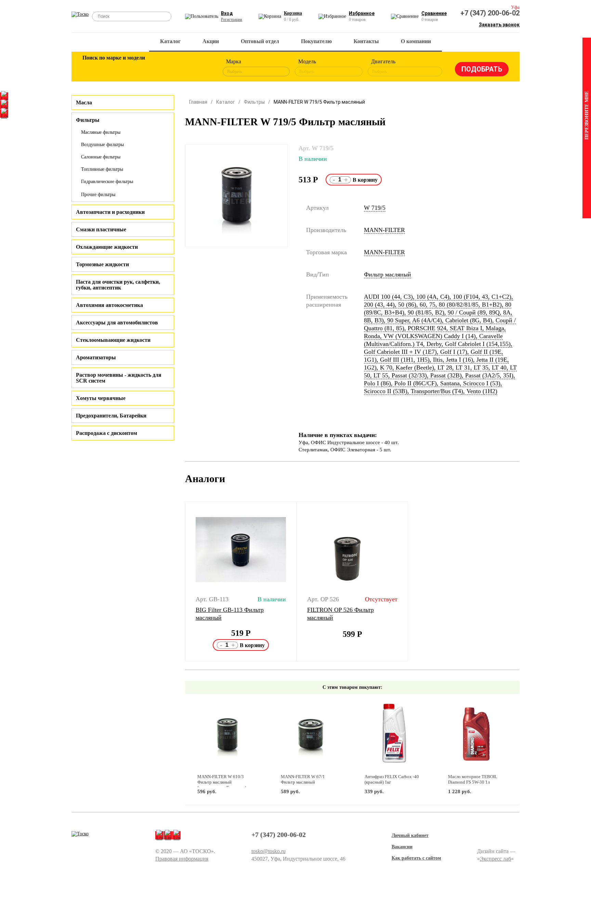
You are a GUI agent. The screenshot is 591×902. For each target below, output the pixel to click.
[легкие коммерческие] (113, 67)
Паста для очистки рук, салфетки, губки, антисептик (118, 285)
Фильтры (254, 102)
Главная (198, 102)
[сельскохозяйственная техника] (157, 67)
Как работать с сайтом (416, 858)
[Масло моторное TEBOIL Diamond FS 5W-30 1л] (477, 734)
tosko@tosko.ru (268, 851)
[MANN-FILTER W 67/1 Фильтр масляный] (310, 734)
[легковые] (91, 67)
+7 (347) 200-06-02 (490, 13)
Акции (210, 41)
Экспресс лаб (495, 859)
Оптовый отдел (260, 41)
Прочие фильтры (98, 194)
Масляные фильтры (100, 132)
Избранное (362, 13)
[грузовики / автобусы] (135, 67)
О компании (416, 41)
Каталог (170, 41)
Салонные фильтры (100, 156)
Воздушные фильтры (102, 144)
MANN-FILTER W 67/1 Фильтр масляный (303, 779)
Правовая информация (181, 859)
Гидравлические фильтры (107, 181)
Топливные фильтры (102, 169)
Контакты (366, 41)
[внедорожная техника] (179, 67)
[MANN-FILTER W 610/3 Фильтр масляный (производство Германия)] (227, 734)
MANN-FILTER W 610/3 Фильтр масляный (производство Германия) (221, 782)
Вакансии (402, 846)
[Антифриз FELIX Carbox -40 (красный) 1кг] (394, 734)
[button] (180, 581)
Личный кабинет (410, 835)
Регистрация (231, 19)
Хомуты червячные (101, 398)
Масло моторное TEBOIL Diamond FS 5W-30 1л (472, 779)
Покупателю (316, 41)
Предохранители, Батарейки (111, 415)
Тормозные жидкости (102, 264)
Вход (227, 13)
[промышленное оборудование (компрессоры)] (202, 67)
